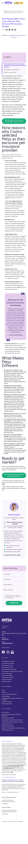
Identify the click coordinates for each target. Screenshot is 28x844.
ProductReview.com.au (10, 210)
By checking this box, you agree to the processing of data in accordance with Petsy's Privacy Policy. (13, 596)
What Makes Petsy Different (12, 69)
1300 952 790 (5, 639)
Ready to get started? (10, 72)
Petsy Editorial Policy (19, 781)
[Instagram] (7, 652)
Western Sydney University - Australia (15, 523)
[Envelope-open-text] (12, 652)
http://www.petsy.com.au (8, 768)
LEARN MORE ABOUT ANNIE (12, 555)
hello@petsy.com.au (7, 643)
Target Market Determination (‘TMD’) (11, 766)
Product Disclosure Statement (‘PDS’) (16, 765)
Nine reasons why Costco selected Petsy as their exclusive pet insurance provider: (15, 65)
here (3, 484)
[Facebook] (3, 652)
